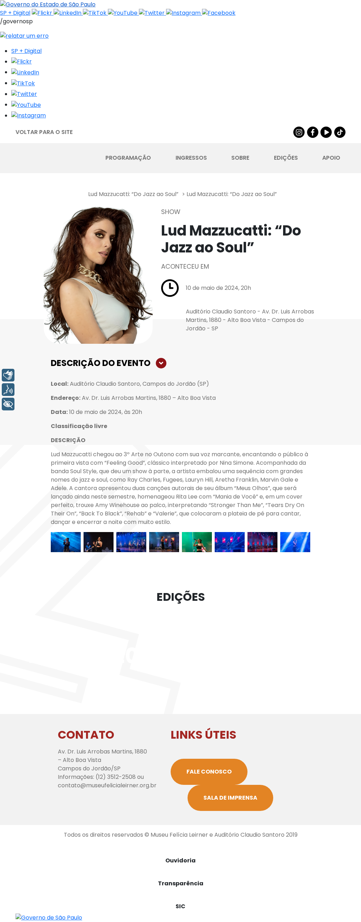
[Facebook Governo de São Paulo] (218, 13)
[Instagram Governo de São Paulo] (184, 13)
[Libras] (8, 375)
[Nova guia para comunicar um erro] (24, 35)
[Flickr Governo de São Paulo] (43, 13)
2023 (138, 656)
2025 (307, 656)
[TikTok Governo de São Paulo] (95, 13)
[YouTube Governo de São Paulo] (123, 13)
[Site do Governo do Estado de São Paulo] (48, 4)
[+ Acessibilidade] (8, 404)
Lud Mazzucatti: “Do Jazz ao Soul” (133, 194)
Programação (128, 158)
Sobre (240, 158)
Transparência (180, 883)
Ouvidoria (180, 860)
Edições (286, 158)
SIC (180, 906)
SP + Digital (15, 13)
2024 (223, 656)
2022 (54, 656)
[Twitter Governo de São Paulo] (152, 13)
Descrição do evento (101, 363)
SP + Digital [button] (26, 51)
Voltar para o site (44, 132)
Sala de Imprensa (230, 798)
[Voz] (8, 389)
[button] (21, 61)
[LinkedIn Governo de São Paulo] (68, 13)
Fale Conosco (209, 772)
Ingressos (191, 158)
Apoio (331, 158)
